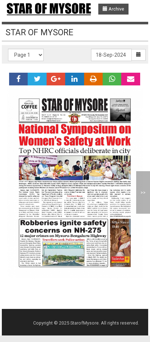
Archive (115, 9)
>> (143, 192)
